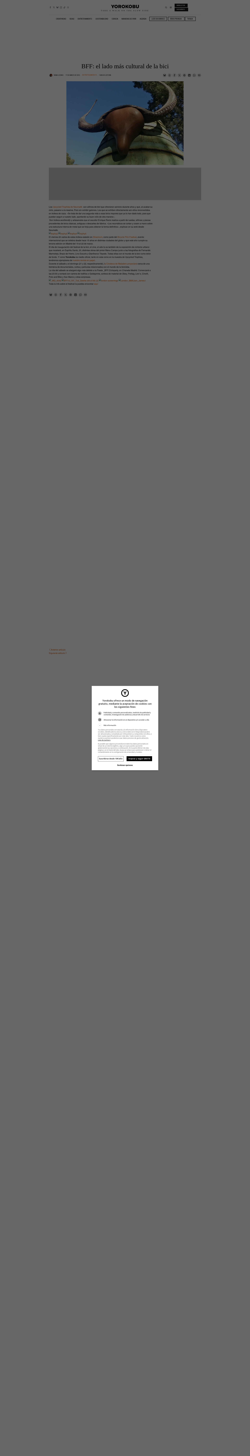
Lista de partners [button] (104, 740)
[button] (125, 725)
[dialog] (125, 728)
